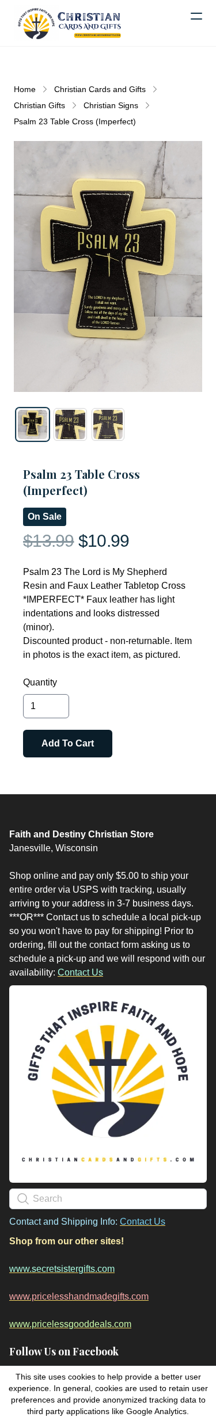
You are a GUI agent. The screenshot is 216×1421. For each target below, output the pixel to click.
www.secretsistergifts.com (62, 1269)
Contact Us (80, 972)
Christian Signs (111, 105)
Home (25, 89)
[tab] (32, 424)
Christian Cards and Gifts (100, 89)
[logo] (69, 23)
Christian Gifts (39, 105)
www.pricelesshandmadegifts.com (79, 1296)
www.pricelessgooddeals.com (70, 1324)
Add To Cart (67, 743)
